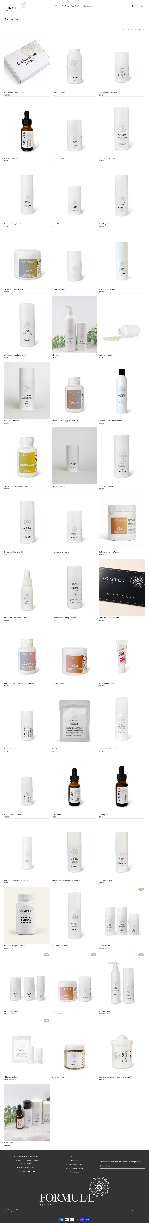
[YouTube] (29, 1171)
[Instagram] (24, 1171)
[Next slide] (141, 62)
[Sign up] (143, 1166)
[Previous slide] (102, 62)
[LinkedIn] (34, 1171)
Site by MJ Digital (9, 1212)
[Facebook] (19, 1171)
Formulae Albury (14, 1210)
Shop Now (74, 1157)
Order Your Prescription (74, 1168)
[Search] (132, 6)
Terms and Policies (138, 1211)
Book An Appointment (74, 1164)
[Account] (137, 6)
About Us (74, 1161)
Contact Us (74, 1172)
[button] (133, 29)
